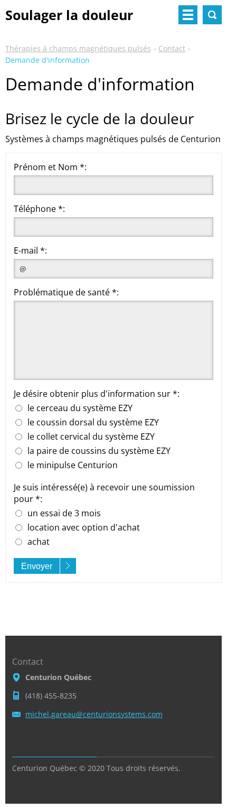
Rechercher (212, 14)
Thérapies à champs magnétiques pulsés (78, 48)
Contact (171, 48)
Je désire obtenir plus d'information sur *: (96, 393)
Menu (187, 14)
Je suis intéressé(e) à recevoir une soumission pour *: (104, 493)
